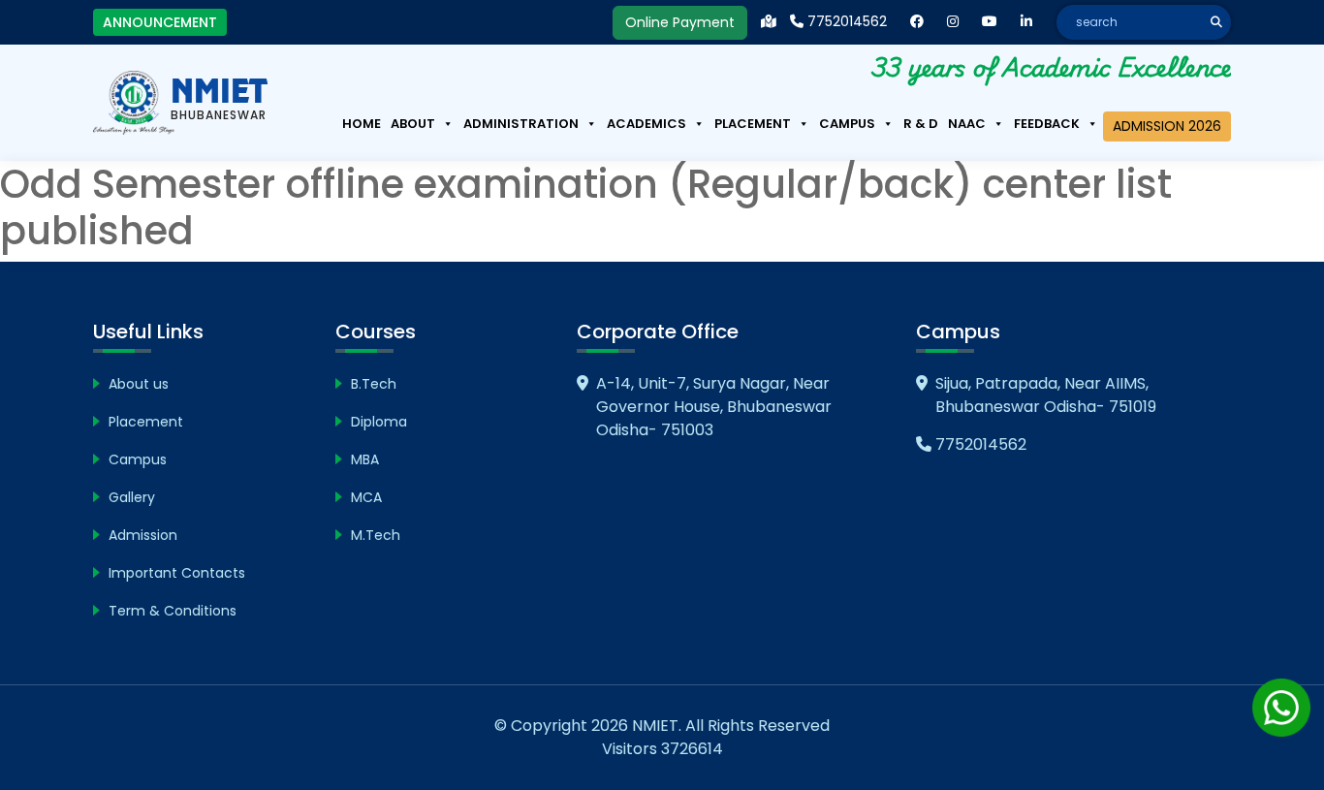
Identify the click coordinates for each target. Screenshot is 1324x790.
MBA (365, 459)
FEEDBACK (1047, 123)
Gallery (132, 497)
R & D (920, 123)
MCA (366, 497)
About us (139, 384)
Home (361, 123)
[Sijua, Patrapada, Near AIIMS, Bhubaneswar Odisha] (768, 22)
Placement (752, 123)
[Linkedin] (1026, 22)
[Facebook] (917, 22)
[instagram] (953, 22)
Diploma (379, 421)
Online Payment (680, 22)
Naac (967, 123)
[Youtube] (989, 22)
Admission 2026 (1167, 126)
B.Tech (373, 384)
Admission (143, 535)
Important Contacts (177, 573)
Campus (847, 123)
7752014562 (845, 21)
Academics (646, 123)
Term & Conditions (172, 610)
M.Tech (375, 535)
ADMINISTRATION (521, 123)
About (413, 123)
